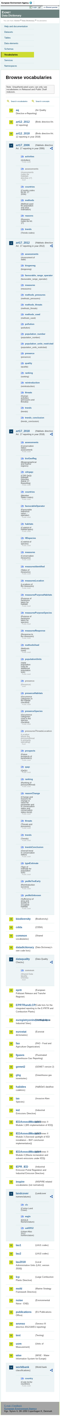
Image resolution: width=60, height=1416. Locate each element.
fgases (20, 1055)
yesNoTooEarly (30, 881)
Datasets (8, 32)
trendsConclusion (30, 847)
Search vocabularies (19, 101)
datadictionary (25, 947)
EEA (18, 2)
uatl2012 (29, 1228)
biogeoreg (30, 265)
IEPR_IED (22, 1166)
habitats (29, 524)
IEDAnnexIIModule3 (25, 1133)
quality (28, 363)
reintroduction (30, 382)
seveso (20, 1323)
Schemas (9, 49)
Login (34, 7)
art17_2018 (23, 431)
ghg (18, 1075)
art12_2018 (23, 133)
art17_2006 (23, 145)
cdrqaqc (29, 472)
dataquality (23, 959)
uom (19, 1343)
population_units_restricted (30, 343)
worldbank (22, 1367)
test (18, 1335)
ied (18, 1110)
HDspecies (30, 538)
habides (21, 1086)
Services (8, 60)
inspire (20, 1181)
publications (24, 1312)
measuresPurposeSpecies (30, 613)
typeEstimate (30, 863)
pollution (29, 324)
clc (26, 1204)
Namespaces (10, 66)
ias (18, 1098)
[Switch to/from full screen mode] (40, 7)
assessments (30, 254)
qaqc (27, 767)
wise (19, 1355)
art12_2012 (23, 121)
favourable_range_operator (30, 275)
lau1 (18, 1245)
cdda (19, 927)
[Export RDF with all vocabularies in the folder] (51, 149)
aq (17, 110)
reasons (29, 215)
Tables (7, 38)
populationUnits (30, 659)
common (21, 935)
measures (30, 285)
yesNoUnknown (30, 895)
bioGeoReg (30, 458)
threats (28, 392)
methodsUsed (30, 645)
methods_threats (30, 304)
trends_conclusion (30, 417)
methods (29, 200)
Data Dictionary (28, 21)
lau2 (18, 1253)
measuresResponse (30, 630)
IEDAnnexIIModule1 (25, 1121)
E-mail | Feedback (13, 1405)
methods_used (30, 314)
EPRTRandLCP (25, 1005)
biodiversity (23, 918)
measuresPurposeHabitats (30, 595)
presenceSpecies (30, 711)
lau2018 (21, 1262)
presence (29, 353)
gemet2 (20, 1066)
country (29, 1378)
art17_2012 (23, 242)
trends (28, 229)
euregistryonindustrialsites (25, 1020)
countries (30, 187)
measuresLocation (30, 580)
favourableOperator (30, 506)
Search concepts (43, 101)
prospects (30, 751)
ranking (29, 373)
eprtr (19, 990)
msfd (19, 1288)
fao (18, 1043)
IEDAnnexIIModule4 (25, 1151)
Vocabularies (11, 54)
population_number (30, 334)
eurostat (21, 1031)
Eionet (17, 21)
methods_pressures (30, 295)
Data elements (11, 43)
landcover (22, 1193)
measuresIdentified (30, 566)
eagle (27, 1216)
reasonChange (30, 793)
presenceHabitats (30, 693)
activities (29, 156)
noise (19, 1300)
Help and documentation (16, 26)
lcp (18, 1277)
